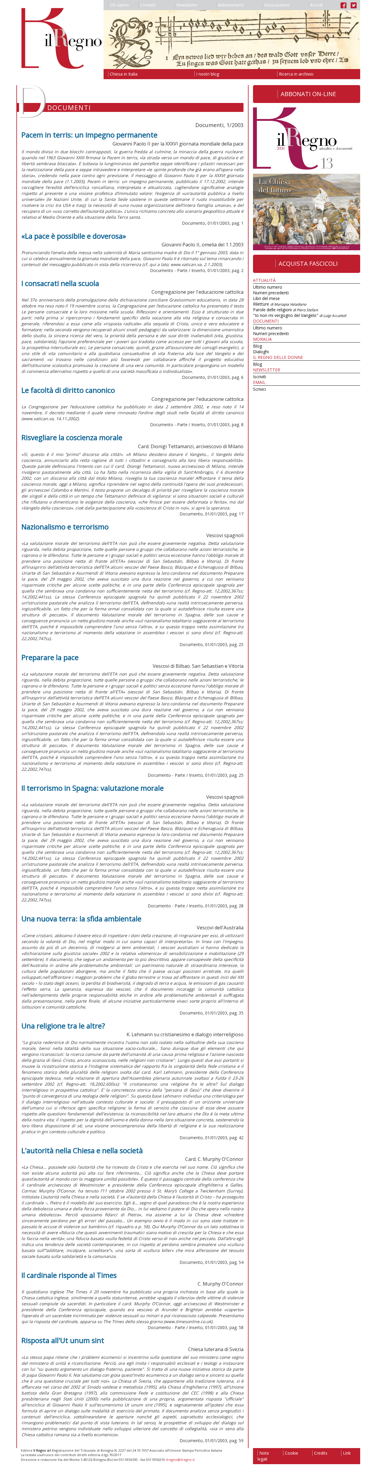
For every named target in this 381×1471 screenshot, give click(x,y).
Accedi (316, 5)
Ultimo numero (267, 287)
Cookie (291, 1453)
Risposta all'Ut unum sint (62, 1340)
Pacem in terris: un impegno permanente (89, 135)
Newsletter (186, 5)
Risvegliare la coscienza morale (71, 437)
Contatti (148, 5)
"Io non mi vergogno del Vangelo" (299, 315)
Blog (257, 346)
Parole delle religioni (285, 309)
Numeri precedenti (271, 293)
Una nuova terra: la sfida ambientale (81, 918)
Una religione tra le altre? (63, 1026)
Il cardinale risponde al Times (69, 1275)
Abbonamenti (231, 5)
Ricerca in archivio (296, 74)
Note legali (263, 1456)
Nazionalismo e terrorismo (65, 527)
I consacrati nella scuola (60, 283)
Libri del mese (266, 298)
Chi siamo (119, 5)
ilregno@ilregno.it (180, 1459)
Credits (320, 1453)
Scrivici (259, 389)
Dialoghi (261, 351)
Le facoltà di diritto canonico (68, 390)
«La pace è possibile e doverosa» (73, 236)
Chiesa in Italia (124, 74)
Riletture (279, 304)
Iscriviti (259, 376)
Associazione (277, 5)
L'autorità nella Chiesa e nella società (82, 1150)
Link (347, 1453)
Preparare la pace (50, 657)
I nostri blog (207, 74)
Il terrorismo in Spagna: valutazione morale (92, 788)
